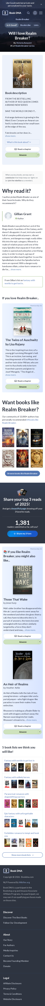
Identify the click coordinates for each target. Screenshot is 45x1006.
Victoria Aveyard (24, 43)
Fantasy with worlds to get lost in (19, 760)
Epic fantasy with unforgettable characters (18, 815)
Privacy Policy (9, 988)
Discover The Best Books (15, 917)
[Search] (28, 13)
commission (10, 178)
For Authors (9, 945)
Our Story (7, 940)
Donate (6, 966)
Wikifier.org (24, 882)
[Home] (11, 13)
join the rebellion (15, 180)
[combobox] (28, 13)
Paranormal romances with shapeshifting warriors (16, 795)
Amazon (23, 155)
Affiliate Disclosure (12, 983)
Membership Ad (36, 306)
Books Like (25, 25)
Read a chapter (24, 149)
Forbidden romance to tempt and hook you (21, 834)
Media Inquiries (10, 950)
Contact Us (8, 955)
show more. (10, 136)
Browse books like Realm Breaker (22, 473)
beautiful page (19, 508)
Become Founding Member (16, 961)
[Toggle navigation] (41, 13)
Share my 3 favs (24, 533)
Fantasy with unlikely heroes (17, 777)
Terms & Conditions (12, 994)
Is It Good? (12, 25)
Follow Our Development (15, 922)
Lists (36, 25)
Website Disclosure (12, 999)
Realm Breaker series (25, 46)
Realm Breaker (22, 19)
